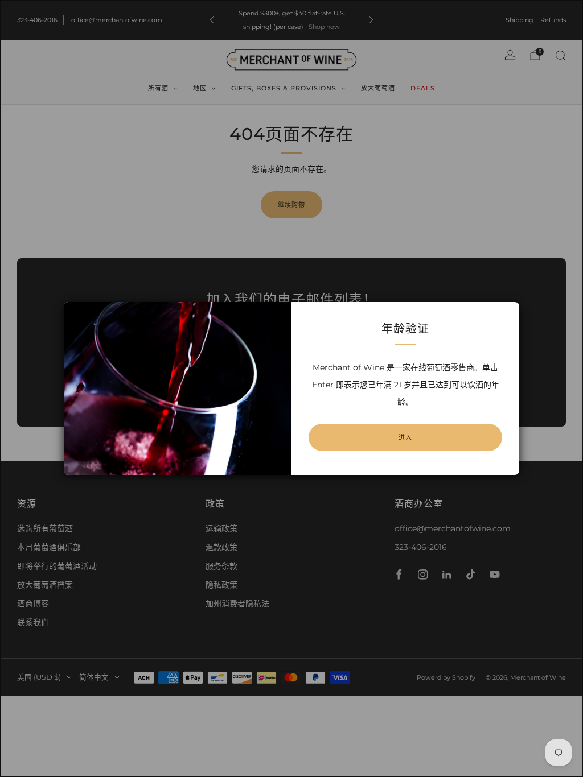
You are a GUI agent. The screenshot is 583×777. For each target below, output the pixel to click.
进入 (405, 437)
